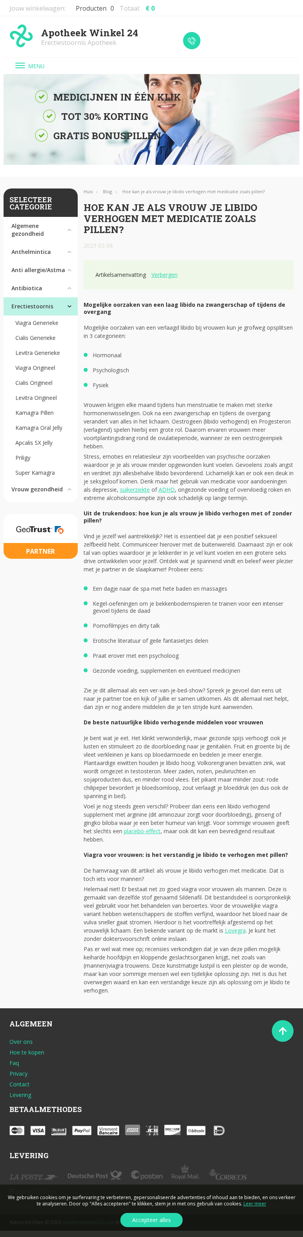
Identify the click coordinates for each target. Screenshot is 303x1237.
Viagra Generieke (36, 323)
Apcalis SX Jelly (33, 442)
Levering (20, 1095)
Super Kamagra (35, 472)
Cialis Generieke (35, 337)
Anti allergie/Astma (38, 270)
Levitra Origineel (36, 397)
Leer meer (254, 1203)
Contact (19, 1084)
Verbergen (165, 274)
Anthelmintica (31, 252)
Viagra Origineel (35, 367)
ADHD (167, 489)
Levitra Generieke (37, 352)
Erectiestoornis (32, 306)
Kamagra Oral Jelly (38, 427)
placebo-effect (142, 831)
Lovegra (235, 930)
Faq (14, 1063)
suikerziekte (135, 489)
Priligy (22, 457)
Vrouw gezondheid (37, 489)
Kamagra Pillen (34, 412)
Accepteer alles (151, 1220)
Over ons (21, 1042)
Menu (36, 66)
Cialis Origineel (33, 382)
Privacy (18, 1074)
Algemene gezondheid (27, 229)
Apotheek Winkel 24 (89, 37)
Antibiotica (26, 288)
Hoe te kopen (26, 1052)
